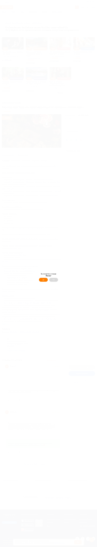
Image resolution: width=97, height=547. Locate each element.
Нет (53, 280)
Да (43, 280)
